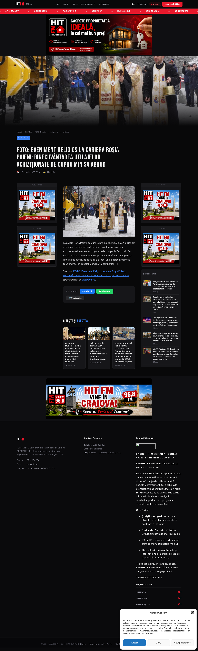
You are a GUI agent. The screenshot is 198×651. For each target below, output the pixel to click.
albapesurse (88, 279)
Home (83, 644)
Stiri (65, 4)
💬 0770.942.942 (139, 4)
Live (57, 4)
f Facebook (87, 291)
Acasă (19, 132)
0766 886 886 (33, 460)
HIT (20, 439)
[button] (192, 612)
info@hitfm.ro (33, 464)
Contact (104, 4)
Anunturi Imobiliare (84, 4)
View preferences (182, 642)
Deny (158, 642)
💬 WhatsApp (105, 291)
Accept (134, 642)
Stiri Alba (28, 132)
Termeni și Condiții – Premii (100, 644)
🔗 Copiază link (75, 298)
